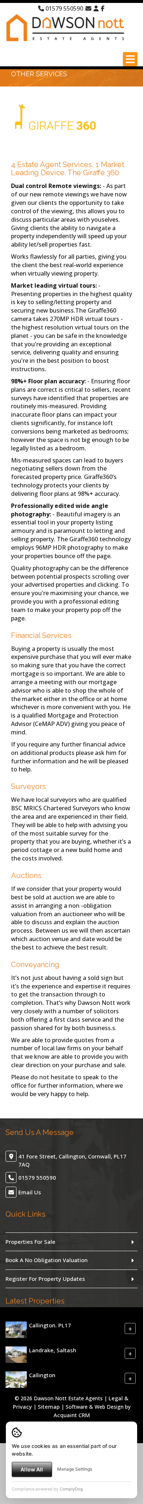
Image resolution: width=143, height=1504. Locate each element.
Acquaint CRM (72, 1415)
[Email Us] (88, 8)
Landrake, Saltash (52, 1350)
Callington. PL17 (50, 1325)
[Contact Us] (96, 8)
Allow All (32, 1469)
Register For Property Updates (45, 1278)
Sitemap (49, 1406)
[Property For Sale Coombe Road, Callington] (16, 1329)
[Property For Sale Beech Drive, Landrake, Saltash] (16, 1354)
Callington (42, 1375)
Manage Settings (74, 1469)
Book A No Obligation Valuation (47, 1260)
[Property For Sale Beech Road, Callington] (16, 1379)
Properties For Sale (30, 1241)
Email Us (29, 1192)
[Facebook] (102, 8)
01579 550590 (63, 8)
